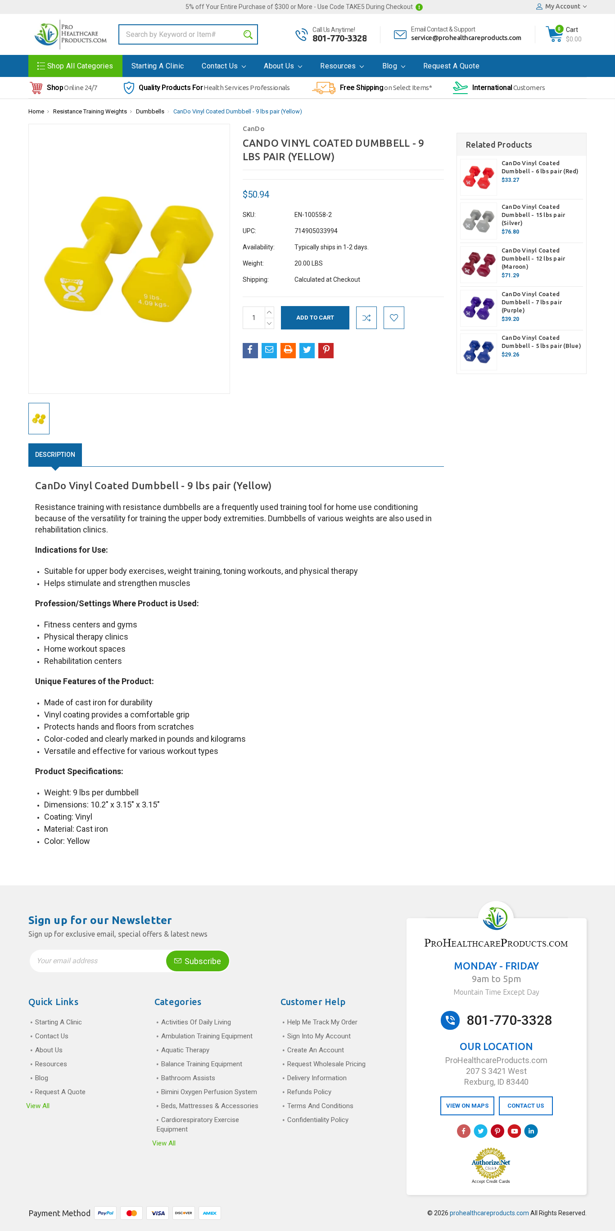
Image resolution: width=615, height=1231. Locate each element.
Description (55, 454)
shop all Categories (80, 66)
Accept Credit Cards (491, 1181)
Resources (339, 66)
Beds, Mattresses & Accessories (209, 1106)
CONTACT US (525, 1105)
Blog (390, 66)
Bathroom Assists (188, 1078)
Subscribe (202, 961)
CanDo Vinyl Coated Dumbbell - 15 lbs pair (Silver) (533, 214)
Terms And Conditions (320, 1106)
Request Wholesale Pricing (326, 1064)
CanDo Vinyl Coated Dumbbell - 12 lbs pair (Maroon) (533, 258)
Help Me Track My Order (322, 1022)
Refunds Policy (309, 1092)
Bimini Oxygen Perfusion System (209, 1092)
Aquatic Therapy (185, 1050)
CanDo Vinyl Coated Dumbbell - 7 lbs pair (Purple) (532, 302)
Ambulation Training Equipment (207, 1036)
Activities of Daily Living (196, 1022)
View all (38, 1106)
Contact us (221, 66)
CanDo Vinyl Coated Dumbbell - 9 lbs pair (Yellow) (237, 111)
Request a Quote (451, 66)
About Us (280, 66)
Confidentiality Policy (317, 1120)
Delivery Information (317, 1078)
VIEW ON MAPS (467, 1105)
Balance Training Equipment (201, 1064)
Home (36, 111)
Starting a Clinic (157, 66)
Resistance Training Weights (90, 111)
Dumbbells (150, 111)
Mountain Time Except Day (496, 992)
